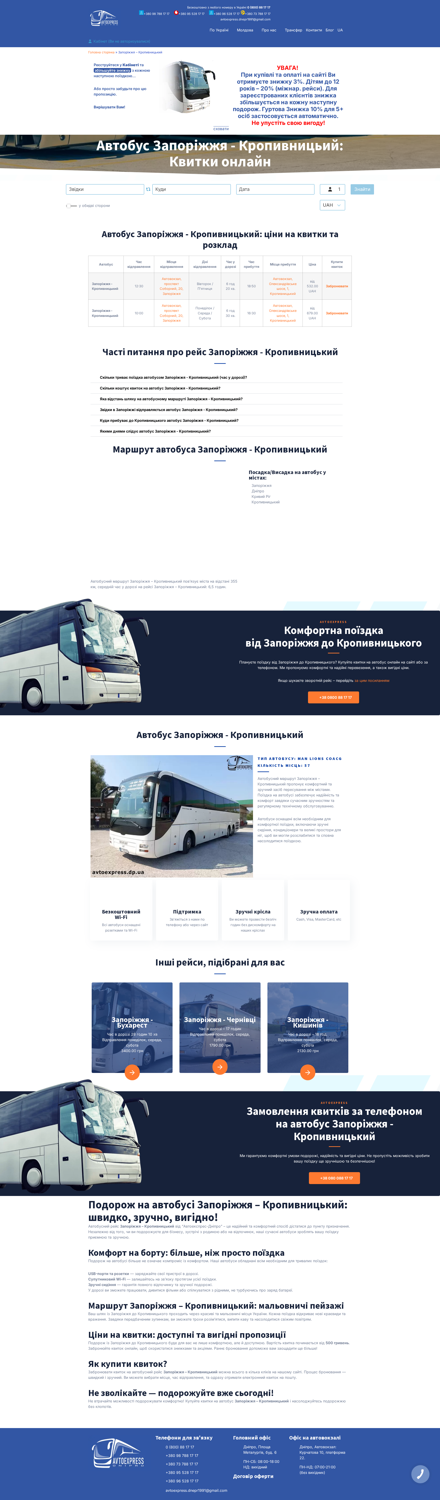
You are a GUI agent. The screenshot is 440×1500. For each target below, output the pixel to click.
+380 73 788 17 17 (257, 14)
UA (340, 30)
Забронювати (337, 286)
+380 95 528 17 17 (191, 14)
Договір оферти (253, 1476)
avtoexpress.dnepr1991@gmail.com (245, 19)
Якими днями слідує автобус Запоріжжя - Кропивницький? (155, 431)
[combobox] (105, 189)
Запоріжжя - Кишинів (307, 1022)
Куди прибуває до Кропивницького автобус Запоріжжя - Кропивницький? (169, 420)
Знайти (362, 189)
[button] (221, 30)
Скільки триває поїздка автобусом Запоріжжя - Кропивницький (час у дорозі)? (173, 377)
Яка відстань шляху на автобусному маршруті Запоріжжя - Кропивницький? (171, 399)
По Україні (219, 30)
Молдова (245, 30)
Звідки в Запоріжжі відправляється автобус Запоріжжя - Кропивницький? (169, 409)
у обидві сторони (94, 205)
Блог (330, 30)
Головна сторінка (101, 52)
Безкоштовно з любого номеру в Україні (228, 7)
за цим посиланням (372, 680)
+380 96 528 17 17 (226, 14)
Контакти (314, 30)
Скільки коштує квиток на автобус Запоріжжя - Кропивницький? (160, 388)
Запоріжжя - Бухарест (132, 1022)
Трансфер (293, 30)
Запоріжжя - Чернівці (220, 1019)
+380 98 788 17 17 (156, 14)
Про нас (269, 30)
